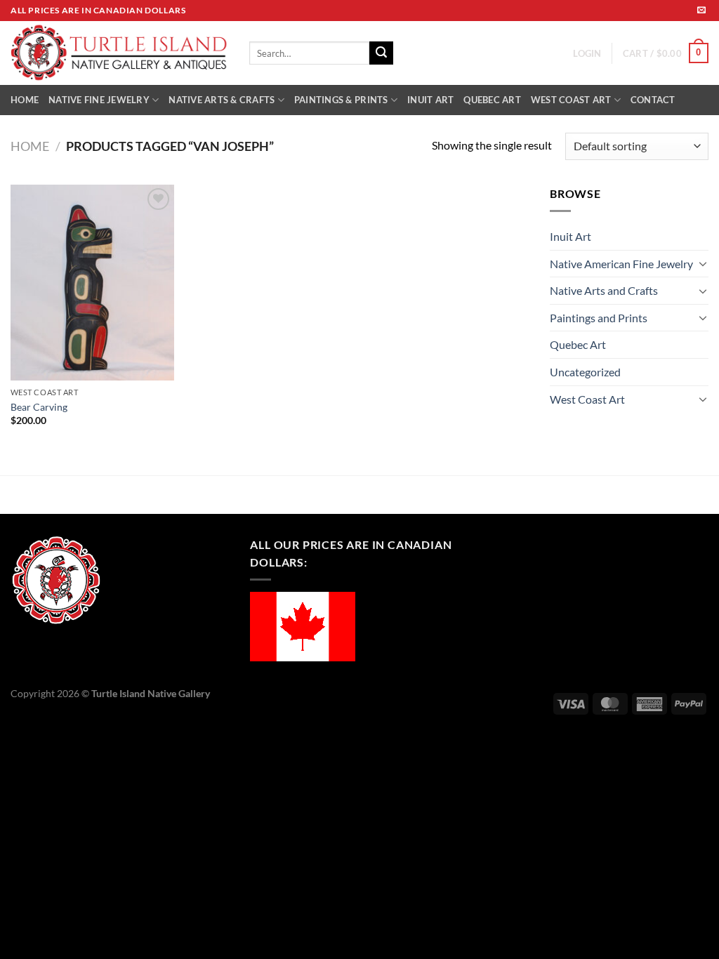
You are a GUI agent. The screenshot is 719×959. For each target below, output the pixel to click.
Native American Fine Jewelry (621, 263)
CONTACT (653, 99)
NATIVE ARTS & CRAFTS (222, 99)
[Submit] (381, 53)
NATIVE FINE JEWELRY (99, 99)
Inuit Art (570, 236)
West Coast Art (587, 399)
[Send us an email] (701, 10)
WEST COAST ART (571, 99)
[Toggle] (702, 263)
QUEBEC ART (492, 99)
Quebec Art (578, 344)
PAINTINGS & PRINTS (341, 99)
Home (30, 146)
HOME (25, 99)
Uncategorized (585, 371)
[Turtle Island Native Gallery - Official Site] (119, 53)
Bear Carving (39, 407)
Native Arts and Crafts (604, 290)
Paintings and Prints (598, 317)
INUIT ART (430, 99)
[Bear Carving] (92, 283)
